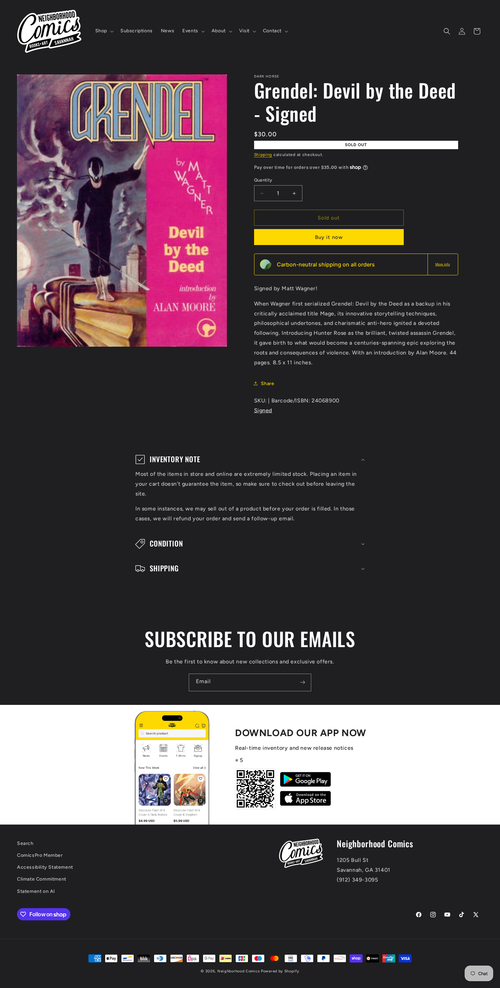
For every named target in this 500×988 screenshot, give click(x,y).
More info (442, 264)
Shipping (263, 154)
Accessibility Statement (45, 867)
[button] (103, 31)
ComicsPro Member (40, 855)
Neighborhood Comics (238, 971)
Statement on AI (36, 891)
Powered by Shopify (280, 971)
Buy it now (329, 237)
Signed (263, 410)
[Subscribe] (302, 682)
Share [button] (267, 383)
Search (25, 843)
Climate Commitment (41, 879)
